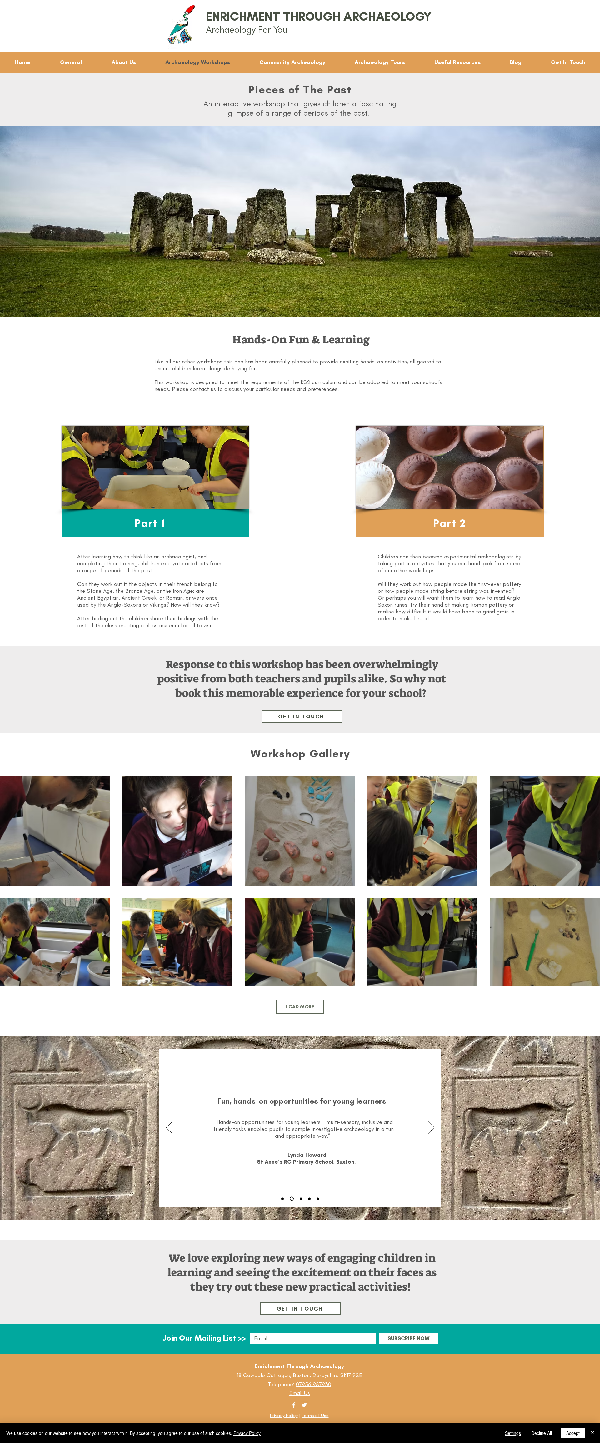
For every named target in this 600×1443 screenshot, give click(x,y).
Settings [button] (513, 1433)
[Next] (431, 1128)
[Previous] (169, 1128)
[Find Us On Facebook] (294, 1405)
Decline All (541, 1433)
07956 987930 (313, 1384)
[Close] (592, 1433)
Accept (573, 1433)
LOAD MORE (300, 1007)
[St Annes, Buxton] (291, 1198)
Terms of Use (315, 1415)
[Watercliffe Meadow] (309, 1198)
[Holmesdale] (282, 1198)
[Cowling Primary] (300, 1199)
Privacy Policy (284, 1415)
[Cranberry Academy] (318, 1198)
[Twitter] (304, 1405)
